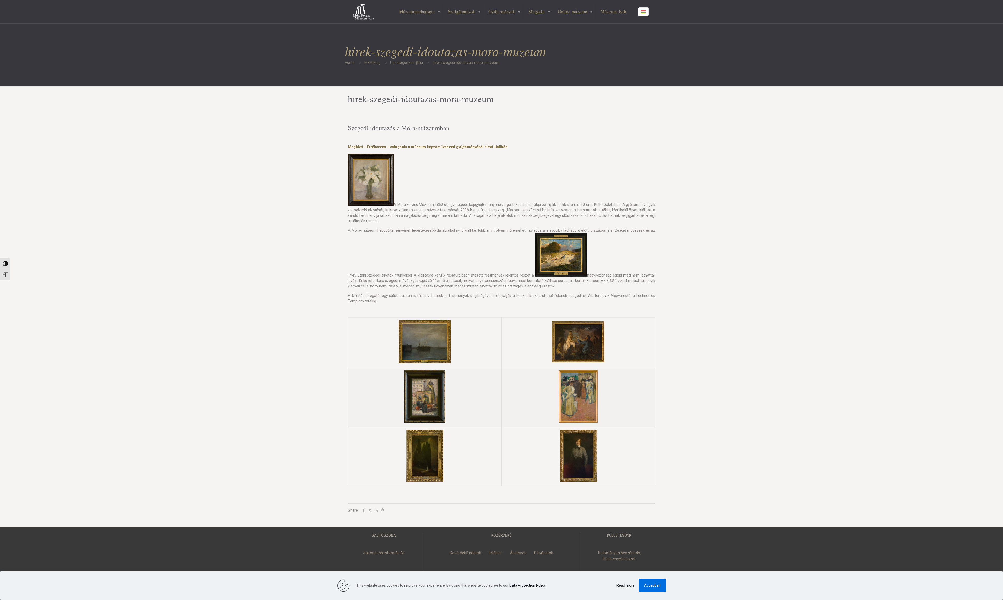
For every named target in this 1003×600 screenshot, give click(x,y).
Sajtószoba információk (384, 552)
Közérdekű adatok (465, 552)
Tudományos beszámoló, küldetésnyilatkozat (619, 555)
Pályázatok (543, 552)
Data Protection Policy (527, 585)
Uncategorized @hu (406, 63)
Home (350, 63)
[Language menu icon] (643, 11)
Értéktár (495, 552)
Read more (625, 585)
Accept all (652, 585)
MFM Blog (372, 63)
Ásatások (518, 552)
